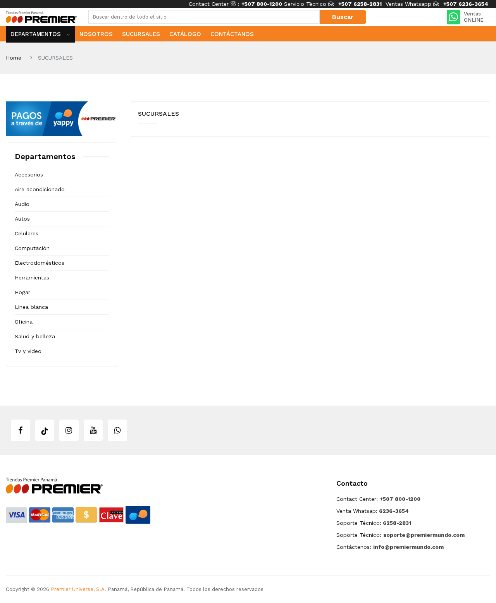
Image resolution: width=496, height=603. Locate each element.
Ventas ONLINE (474, 17)
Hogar (22, 292)
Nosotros (96, 34)
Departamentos (36, 34)
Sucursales (141, 34)
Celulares (26, 233)
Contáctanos (232, 34)
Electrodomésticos (39, 263)
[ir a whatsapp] (117, 430)
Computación (32, 248)
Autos (22, 219)
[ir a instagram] (69, 430)
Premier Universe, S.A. (78, 589)
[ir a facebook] (20, 430)
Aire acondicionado (40, 189)
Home (13, 58)
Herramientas (32, 277)
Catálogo (185, 34)
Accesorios (29, 174)
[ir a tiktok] (45, 430)
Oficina (24, 322)
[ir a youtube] (93, 430)
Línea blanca (31, 307)
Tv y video (28, 351)
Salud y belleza (35, 336)
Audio (22, 204)
